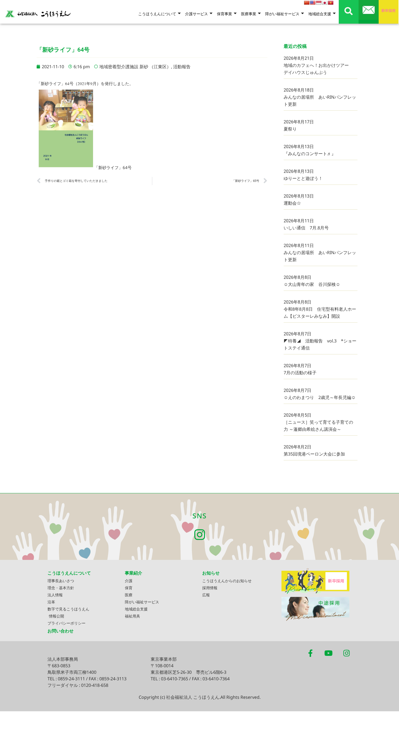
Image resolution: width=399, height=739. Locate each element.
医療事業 (248, 13)
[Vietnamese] (330, 3)
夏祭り (290, 129)
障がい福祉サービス (282, 13)
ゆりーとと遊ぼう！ (303, 178)
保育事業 (224, 13)
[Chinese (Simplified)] (306, 3)
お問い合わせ (60, 631)
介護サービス (196, 13)
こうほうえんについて (157, 13)
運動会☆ (292, 203)
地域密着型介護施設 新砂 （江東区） (135, 67)
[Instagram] (200, 535)
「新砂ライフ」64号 (113, 167)
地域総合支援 (319, 13)
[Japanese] (324, 3)
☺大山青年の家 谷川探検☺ (312, 284)
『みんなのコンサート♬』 (310, 154)
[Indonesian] (318, 3)
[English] (312, 3)
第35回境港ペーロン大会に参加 (314, 454)
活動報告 (182, 67)
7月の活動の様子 (300, 373)
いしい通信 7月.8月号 (306, 228)
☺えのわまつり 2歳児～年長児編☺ (320, 397)
